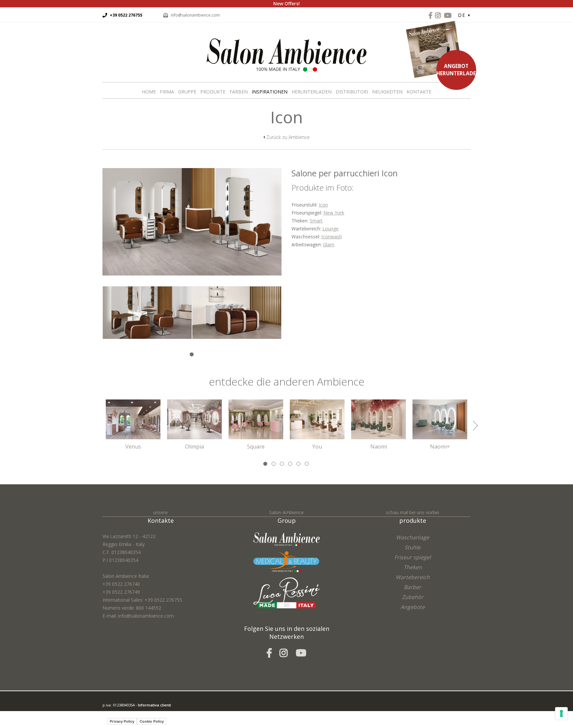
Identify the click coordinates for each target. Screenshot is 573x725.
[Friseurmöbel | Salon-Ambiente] (286, 54)
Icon (323, 205)
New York (333, 213)
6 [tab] (307, 464)
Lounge (330, 228)
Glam (328, 244)
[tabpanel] (147, 317)
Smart (316, 220)
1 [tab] (192, 354)
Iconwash (331, 236)
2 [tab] (274, 464)
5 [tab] (298, 464)
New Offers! (286, 3)
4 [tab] (290, 464)
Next (473, 425)
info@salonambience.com (195, 15)
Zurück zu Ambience (287, 137)
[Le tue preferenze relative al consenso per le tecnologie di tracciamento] (561, 713)
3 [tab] (282, 464)
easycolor (149, 712)
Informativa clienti (154, 704)
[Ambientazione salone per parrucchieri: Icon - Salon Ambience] (192, 221)
